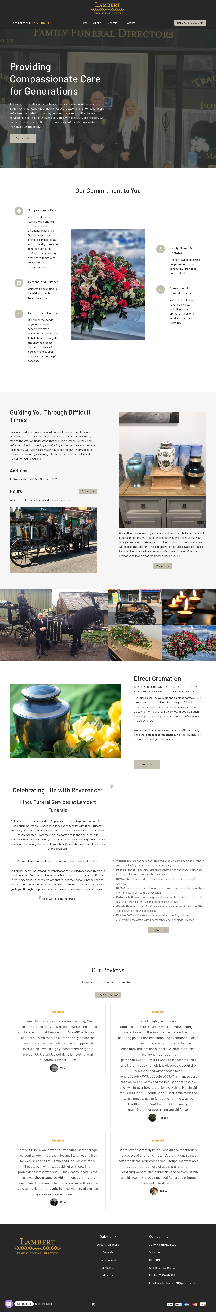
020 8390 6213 (166, 1267)
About (97, 22)
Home (84, 22)
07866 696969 (166, 1275)
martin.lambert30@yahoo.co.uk (176, 1283)
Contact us (108, 1267)
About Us (108, 1275)
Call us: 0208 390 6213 (190, 22)
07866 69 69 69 (41, 22)
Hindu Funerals (108, 1260)
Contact (130, 22)
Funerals (108, 1252)
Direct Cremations (108, 1244)
